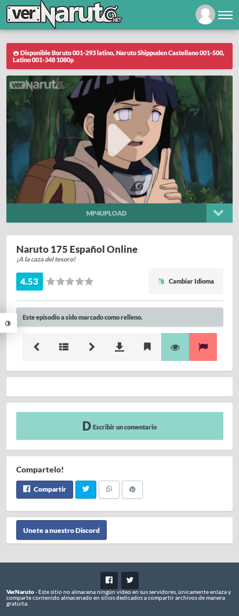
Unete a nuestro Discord (61, 529)
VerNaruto (20, 591)
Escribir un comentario (124, 427)
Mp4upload (106, 213)
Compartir (49, 489)
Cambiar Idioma (191, 281)
